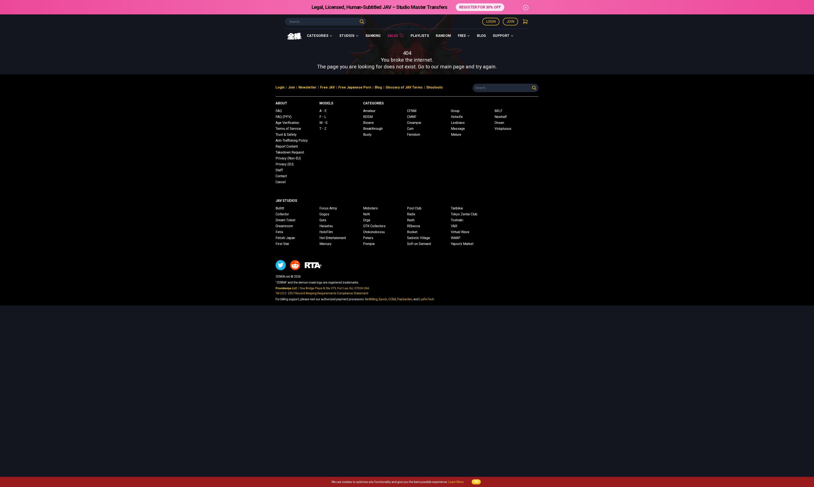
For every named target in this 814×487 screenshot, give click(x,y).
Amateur (369, 111)
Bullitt (280, 208)
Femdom (413, 135)
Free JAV (327, 87)
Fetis (279, 232)
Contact (281, 176)
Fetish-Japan (285, 238)
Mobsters (370, 208)
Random (443, 36)
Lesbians (458, 123)
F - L (322, 117)
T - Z (322, 129)
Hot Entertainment (332, 238)
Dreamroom (284, 226)
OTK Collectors (374, 226)
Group (455, 111)
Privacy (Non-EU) (288, 158)
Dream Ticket (285, 220)
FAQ (279, 111)
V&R (454, 226)
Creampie (414, 123)
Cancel (281, 182)
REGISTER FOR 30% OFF (480, 7)
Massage (458, 129)
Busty (367, 135)
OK (476, 482)
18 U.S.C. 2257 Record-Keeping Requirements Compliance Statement (322, 293)
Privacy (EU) (285, 164)
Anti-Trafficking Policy (292, 140)
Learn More (456, 482)
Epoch (383, 299)
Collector (282, 214)
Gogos (324, 214)
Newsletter (307, 87)
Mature (456, 135)
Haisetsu (326, 226)
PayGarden (404, 299)
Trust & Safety (286, 135)
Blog (481, 36)
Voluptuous (503, 129)
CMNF (411, 117)
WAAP (455, 238)
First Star (282, 244)
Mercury (325, 244)
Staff (279, 170)
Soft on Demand (419, 244)
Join (510, 21)
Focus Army (328, 208)
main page (452, 67)
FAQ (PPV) (283, 117)
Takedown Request (290, 152)
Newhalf (501, 117)
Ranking (373, 36)
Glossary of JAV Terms (404, 87)
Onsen (499, 123)
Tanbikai (457, 208)
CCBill (392, 299)
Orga (366, 220)
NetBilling (371, 299)
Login (491, 21)
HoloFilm (326, 232)
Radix (411, 214)
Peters (368, 238)
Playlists (420, 36)
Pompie (369, 244)
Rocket (412, 232)
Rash (410, 220)
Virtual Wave (460, 232)
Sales (392, 36)
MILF (498, 111)
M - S (323, 123)
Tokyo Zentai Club (464, 214)
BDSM (368, 117)
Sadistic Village (418, 238)
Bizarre (368, 123)
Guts (322, 220)
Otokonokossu (374, 232)
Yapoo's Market (462, 244)
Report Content (287, 146)
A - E (322, 111)
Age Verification (287, 123)
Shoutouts (434, 87)
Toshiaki (457, 220)
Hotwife (457, 117)
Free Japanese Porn (354, 87)
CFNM (411, 111)
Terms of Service (288, 129)
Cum (410, 129)
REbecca (413, 226)
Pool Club (414, 208)
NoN (366, 214)
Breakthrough (373, 129)
